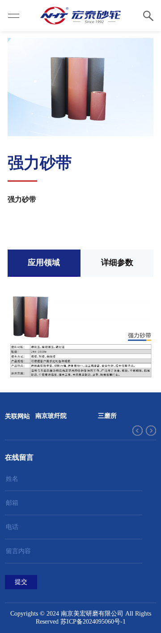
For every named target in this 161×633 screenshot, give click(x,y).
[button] (137, 430)
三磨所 (107, 415)
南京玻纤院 (51, 415)
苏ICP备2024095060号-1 (93, 621)
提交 (21, 582)
